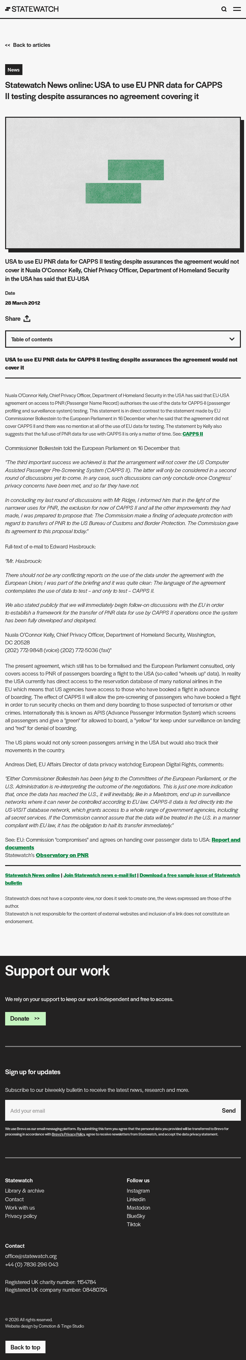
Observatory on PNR (62, 855)
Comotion (47, 1326)
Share (12, 318)
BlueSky (136, 1216)
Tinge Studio (72, 1326)
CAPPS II (193, 433)
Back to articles (31, 44)
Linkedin (136, 1199)
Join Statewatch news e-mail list (99, 874)
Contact (14, 1199)
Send (229, 1110)
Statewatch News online (32, 874)
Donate (19, 1018)
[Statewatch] (32, 9)
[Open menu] (237, 9)
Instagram (138, 1190)
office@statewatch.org (31, 1256)
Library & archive (24, 1190)
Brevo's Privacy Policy (68, 1133)
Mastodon (138, 1207)
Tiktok (134, 1224)
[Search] (224, 9)
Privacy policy (21, 1216)
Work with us (20, 1207)
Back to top (25, 1347)
